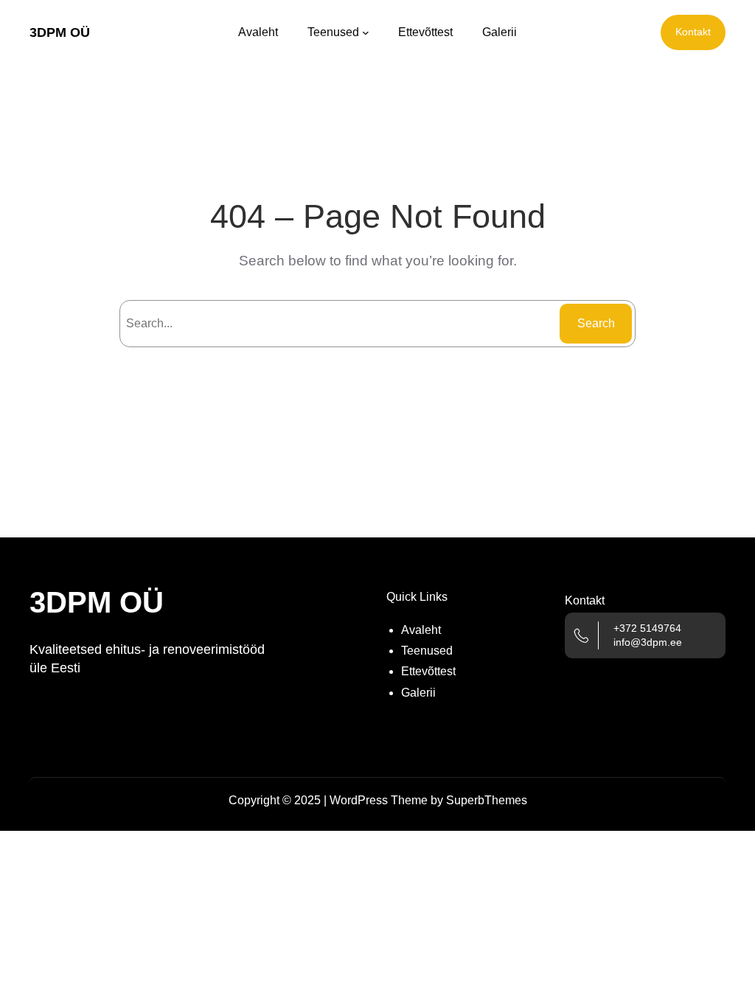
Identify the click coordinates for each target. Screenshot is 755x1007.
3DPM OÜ (59, 32)
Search (596, 323)
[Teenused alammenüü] (365, 32)
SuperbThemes (486, 800)
